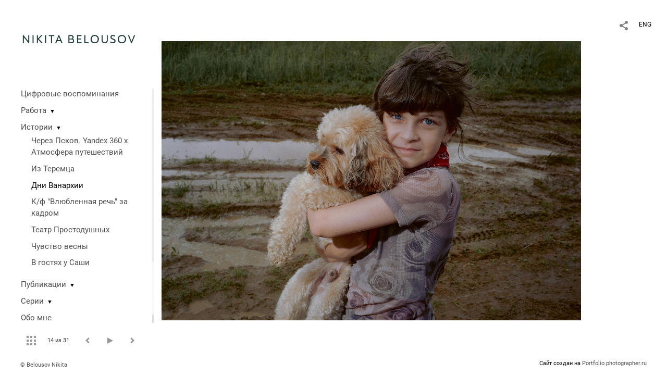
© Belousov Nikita (43, 364)
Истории (37, 127)
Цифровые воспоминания (70, 93)
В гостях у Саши (60, 262)
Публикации (43, 284)
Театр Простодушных (70, 229)
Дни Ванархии (57, 185)
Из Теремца (53, 168)
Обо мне (36, 317)
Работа (33, 110)
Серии (32, 301)
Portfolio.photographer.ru (614, 363)
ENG (645, 24)
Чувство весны (59, 246)
